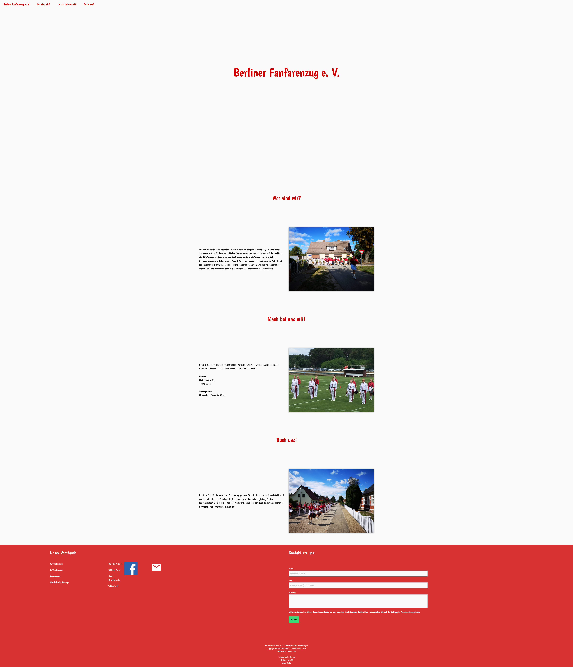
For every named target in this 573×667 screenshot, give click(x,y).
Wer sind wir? (43, 4)
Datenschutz (291, 651)
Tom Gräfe (284, 648)
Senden (294, 619)
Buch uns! (89, 4)
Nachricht (292, 592)
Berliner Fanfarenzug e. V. (16, 4)
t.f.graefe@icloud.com (298, 648)
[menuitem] (16, 4)
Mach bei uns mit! (67, 4)
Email (291, 580)
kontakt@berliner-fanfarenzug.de (296, 645)
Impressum (281, 651)
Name (291, 568)
